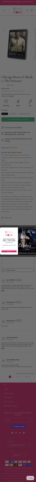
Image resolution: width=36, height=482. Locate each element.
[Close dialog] (35, 228)
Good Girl (9, 251)
